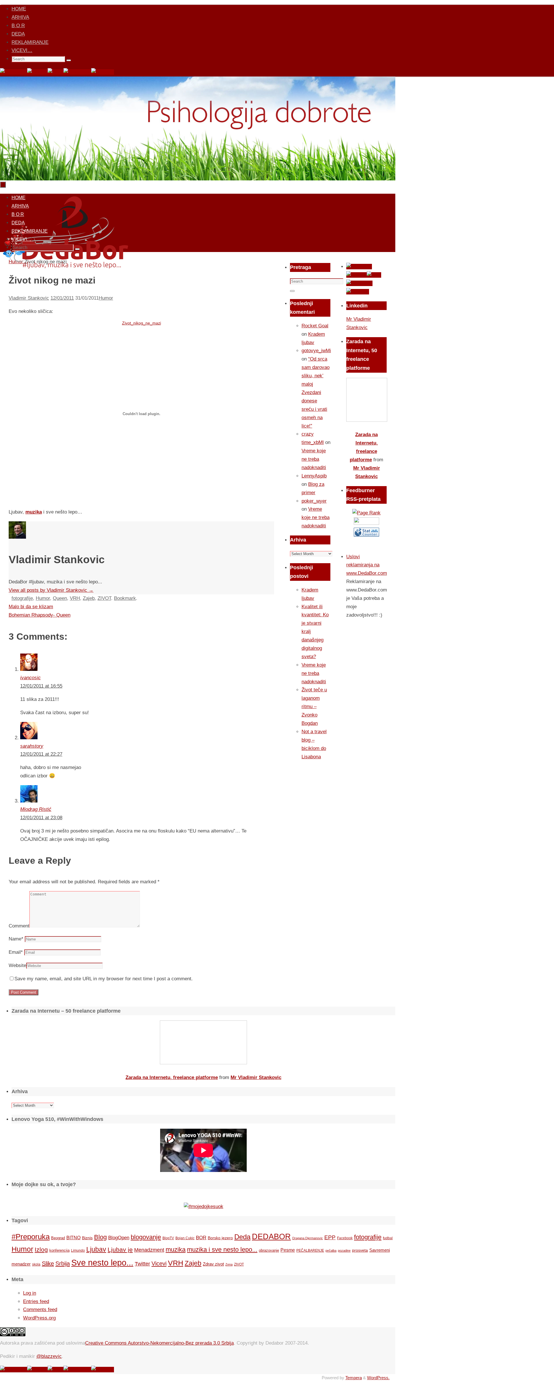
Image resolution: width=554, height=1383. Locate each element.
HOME (19, 9)
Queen (60, 598)
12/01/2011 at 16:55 (41, 686)
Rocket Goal (315, 326)
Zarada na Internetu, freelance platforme (172, 1077)
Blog (100, 1237)
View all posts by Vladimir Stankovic (51, 590)
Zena (229, 1264)
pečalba (330, 1250)
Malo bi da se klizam (31, 606)
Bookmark (125, 598)
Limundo (78, 1250)
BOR (201, 1237)
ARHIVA (20, 17)
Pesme (287, 1250)
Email (16, 952)
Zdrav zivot (213, 1263)
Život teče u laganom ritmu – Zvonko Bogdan (314, 706)
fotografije (22, 598)
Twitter (142, 1264)
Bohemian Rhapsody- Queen (39, 615)
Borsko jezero (220, 1237)
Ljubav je (120, 1249)
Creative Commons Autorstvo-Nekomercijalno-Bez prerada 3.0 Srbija (159, 1343)
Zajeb (89, 598)
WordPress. (378, 1377)
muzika (33, 512)
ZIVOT (104, 598)
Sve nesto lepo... (102, 1262)
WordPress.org (39, 1318)
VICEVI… (22, 50)
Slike (48, 1263)
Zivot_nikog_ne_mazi (141, 323)
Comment (19, 926)
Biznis (87, 1237)
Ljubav (96, 1249)
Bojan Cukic (184, 1238)
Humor (106, 298)
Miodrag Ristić (35, 809)
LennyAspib (314, 476)
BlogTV (168, 1238)
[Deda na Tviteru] (37, 72)
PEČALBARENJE (310, 1250)
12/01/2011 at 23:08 (41, 817)
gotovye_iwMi (316, 350)
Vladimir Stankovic (29, 298)
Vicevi (158, 1263)
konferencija (59, 1250)
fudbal (388, 1238)
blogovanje (146, 1237)
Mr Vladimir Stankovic (256, 1077)
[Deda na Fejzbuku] (13, 72)
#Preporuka (31, 1236)
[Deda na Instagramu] (77, 72)
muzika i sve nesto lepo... (222, 1249)
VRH (75, 598)
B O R (18, 25)
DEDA (18, 34)
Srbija (62, 1263)
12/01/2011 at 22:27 (41, 754)
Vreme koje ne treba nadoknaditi (314, 459)
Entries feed (36, 1301)
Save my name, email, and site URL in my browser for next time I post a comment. (103, 978)
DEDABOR (271, 1236)
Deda (242, 1237)
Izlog (41, 1249)
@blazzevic (49, 1356)
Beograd (58, 1238)
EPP (330, 1237)
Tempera (353, 1377)
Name (16, 939)
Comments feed (40, 1309)
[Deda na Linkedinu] (102, 72)
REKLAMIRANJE (30, 42)
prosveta (360, 1250)
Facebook (345, 1238)
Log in (29, 1293)
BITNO (73, 1237)
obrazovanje (269, 1250)
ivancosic (30, 677)
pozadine (344, 1250)
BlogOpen (118, 1237)
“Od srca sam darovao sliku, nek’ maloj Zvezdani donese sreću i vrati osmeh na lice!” (316, 392)
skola (36, 1264)
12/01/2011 (62, 298)
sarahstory (31, 746)
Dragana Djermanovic (307, 1238)
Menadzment (149, 1250)
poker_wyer (314, 501)
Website (17, 965)
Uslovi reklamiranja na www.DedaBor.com (366, 565)
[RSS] (55, 72)
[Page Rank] (366, 513)
